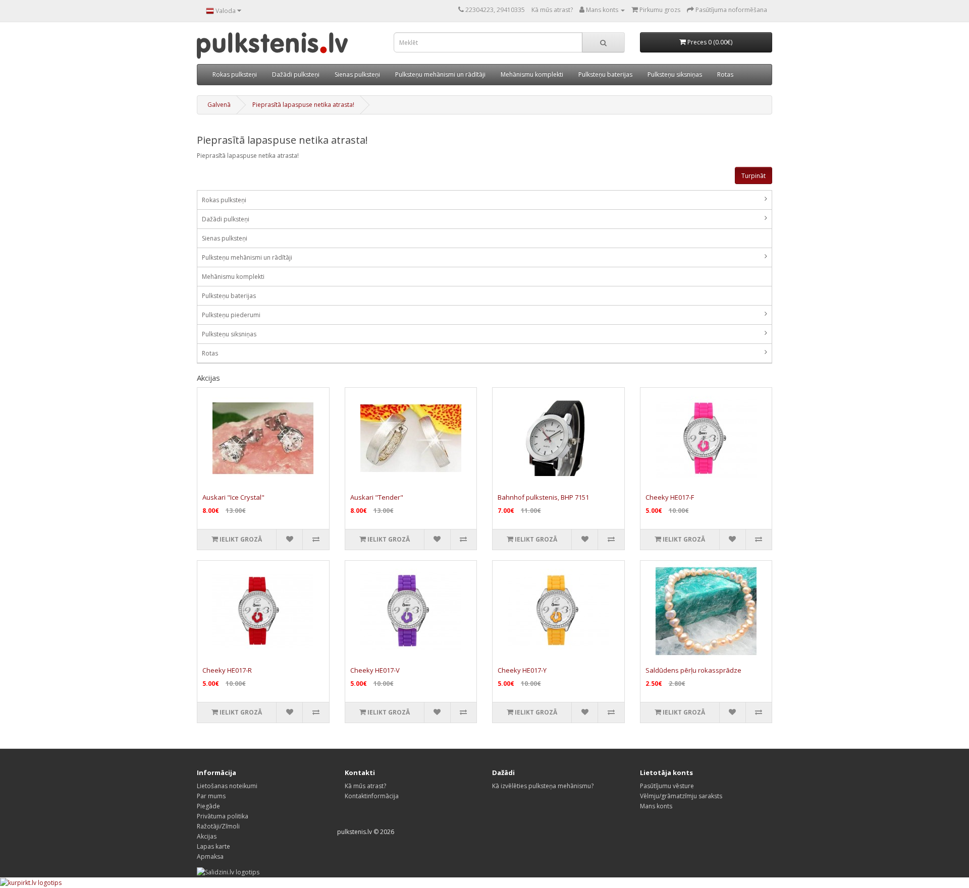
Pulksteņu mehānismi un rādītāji (440, 74)
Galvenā (219, 104)
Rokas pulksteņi (234, 74)
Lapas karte (213, 846)
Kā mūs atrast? (552, 10)
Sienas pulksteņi (357, 74)
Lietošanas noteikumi (227, 786)
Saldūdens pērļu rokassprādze (693, 670)
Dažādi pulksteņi (295, 74)
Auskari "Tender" (376, 497)
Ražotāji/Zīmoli (218, 826)
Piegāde (208, 806)
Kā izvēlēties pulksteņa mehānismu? (543, 786)
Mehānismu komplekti (532, 74)
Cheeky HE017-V (375, 670)
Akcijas (207, 836)
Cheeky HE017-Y (522, 670)
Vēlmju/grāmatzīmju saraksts (681, 796)
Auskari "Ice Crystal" (233, 497)
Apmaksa (210, 856)
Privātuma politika (222, 816)
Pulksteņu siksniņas (675, 74)
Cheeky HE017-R (227, 670)
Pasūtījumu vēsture (667, 786)
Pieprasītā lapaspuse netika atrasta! (303, 104)
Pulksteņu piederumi (231, 315)
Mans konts (656, 806)
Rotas (725, 74)
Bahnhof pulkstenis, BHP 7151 (543, 497)
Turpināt (753, 175)
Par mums (211, 796)
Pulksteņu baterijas (605, 74)
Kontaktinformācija (372, 796)
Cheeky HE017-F (669, 497)
